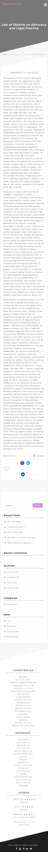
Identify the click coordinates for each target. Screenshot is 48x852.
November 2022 (13, 577)
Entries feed (11, 626)
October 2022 (12, 583)
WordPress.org (12, 637)
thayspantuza (40, 456)
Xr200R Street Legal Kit (16, 527)
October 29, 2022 (32, 72)
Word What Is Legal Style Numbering (20, 538)
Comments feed (13, 631)
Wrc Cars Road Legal (15, 532)
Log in (9, 621)
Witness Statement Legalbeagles (19, 543)
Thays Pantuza (11, 4)
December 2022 (13, 572)
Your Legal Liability (14, 522)
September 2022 (13, 588)
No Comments (11, 456)
